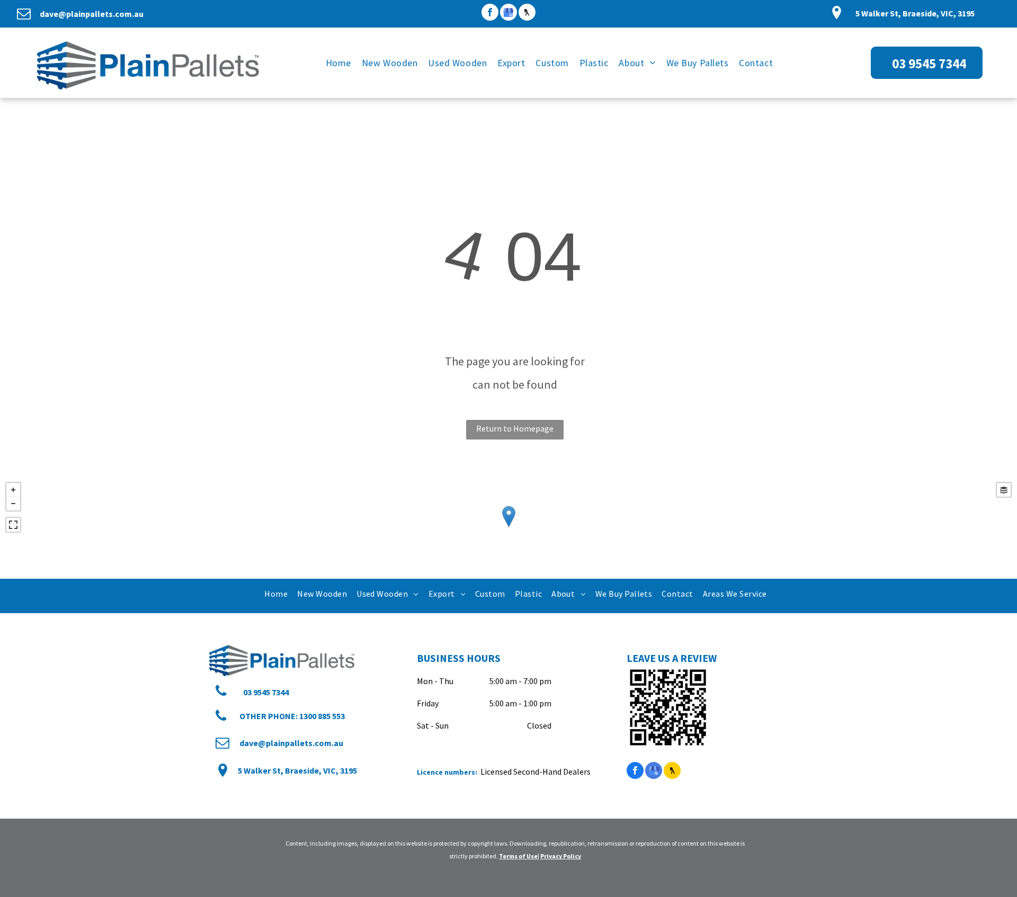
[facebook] (489, 13)
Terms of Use (518, 856)
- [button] (13, 503)
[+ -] (508, 528)
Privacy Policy (560, 856)
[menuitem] (338, 62)
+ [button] (13, 490)
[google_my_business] (508, 13)
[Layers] (1004, 490)
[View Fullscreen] (13, 525)
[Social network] (527, 13)
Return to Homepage (515, 428)
